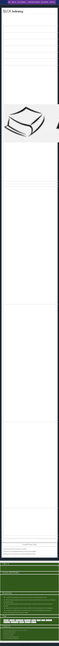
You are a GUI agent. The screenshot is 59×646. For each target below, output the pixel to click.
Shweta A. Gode (27, 622)
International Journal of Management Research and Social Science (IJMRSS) (20, 551)
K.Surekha (38, 620)
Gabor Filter (34, 620)
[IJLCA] (47, 583)
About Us (14, 2)
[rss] (54, 568)
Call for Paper (44, 2)
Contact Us (52, 2)
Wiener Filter (33, 622)
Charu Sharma (12, 620)
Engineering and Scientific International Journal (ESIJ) (15, 549)
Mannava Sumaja (7, 622)
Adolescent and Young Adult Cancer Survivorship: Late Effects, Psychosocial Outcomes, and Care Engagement (29, 608)
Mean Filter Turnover (14, 622)
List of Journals (21, 2)
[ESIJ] (12, 583)
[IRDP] (8, 1)
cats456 (37, 644)
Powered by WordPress (25, 644)
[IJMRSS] (29, 583)
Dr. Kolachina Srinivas (19, 620)
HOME (9, 2)
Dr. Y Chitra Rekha (27, 620)
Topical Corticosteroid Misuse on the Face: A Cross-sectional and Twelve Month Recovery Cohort (26, 597)
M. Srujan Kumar (49, 620)
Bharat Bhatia (6, 620)
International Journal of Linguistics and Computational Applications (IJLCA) (19, 554)
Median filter (21, 622)
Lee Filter (43, 620)
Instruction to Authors (34, 2)
